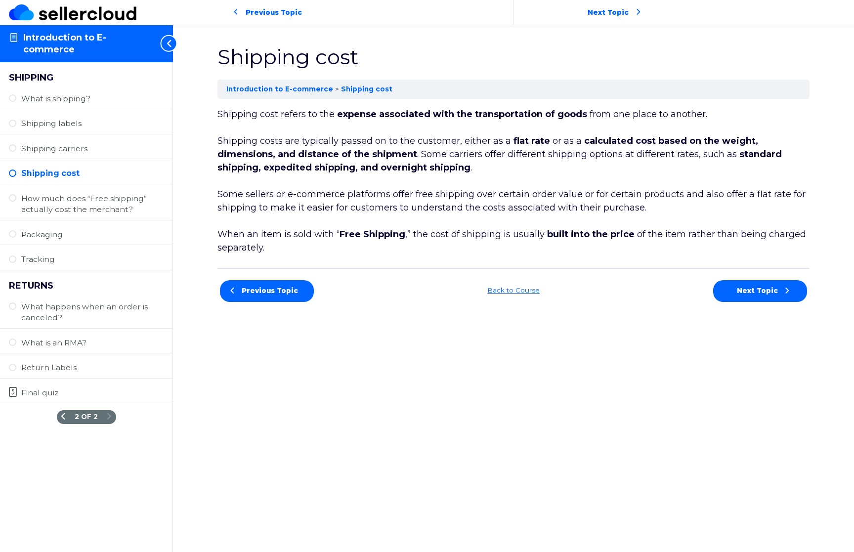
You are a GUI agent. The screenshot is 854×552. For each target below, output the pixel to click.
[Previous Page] (63, 417)
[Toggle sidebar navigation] (163, 43)
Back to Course (513, 290)
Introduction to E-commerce (280, 89)
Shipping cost (366, 89)
